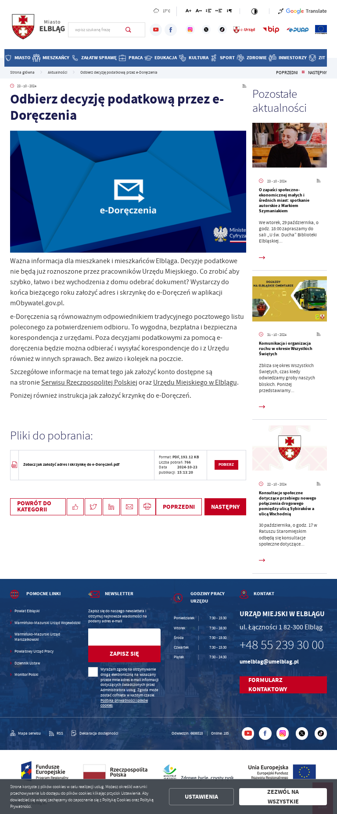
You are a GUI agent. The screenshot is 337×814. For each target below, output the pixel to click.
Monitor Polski (26, 674)
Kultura (198, 57)
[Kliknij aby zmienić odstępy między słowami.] (219, 12)
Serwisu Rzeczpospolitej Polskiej (89, 382)
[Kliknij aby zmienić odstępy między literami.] (198, 12)
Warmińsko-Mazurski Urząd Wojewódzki (47, 623)
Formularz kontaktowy (267, 684)
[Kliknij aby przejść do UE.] (321, 29)
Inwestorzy (293, 57)
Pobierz (226, 464)
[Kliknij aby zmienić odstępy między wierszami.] (208, 12)
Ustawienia (201, 797)
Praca (136, 57)
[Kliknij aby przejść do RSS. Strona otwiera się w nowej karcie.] (244, 86)
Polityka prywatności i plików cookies (124, 703)
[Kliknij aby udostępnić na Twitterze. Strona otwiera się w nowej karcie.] (93, 506)
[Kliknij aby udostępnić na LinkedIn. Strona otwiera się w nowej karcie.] (111, 506)
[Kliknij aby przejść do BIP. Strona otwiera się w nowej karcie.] (271, 29)
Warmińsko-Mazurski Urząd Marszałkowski (37, 637)
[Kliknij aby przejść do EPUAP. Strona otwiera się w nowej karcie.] (297, 29)
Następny (317, 72)
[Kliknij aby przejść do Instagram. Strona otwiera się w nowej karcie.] (190, 29)
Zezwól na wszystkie (283, 796)
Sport (227, 57)
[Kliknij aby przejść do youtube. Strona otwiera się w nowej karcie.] (156, 30)
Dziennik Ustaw (27, 663)
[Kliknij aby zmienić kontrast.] (254, 11)
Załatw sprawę (99, 57)
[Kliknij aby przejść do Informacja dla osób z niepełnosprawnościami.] (280, 11)
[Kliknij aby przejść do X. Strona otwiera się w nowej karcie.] (206, 29)
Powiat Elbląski (26, 611)
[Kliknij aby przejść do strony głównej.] (39, 29)
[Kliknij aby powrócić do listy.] (303, 72)
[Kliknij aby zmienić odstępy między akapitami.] (229, 12)
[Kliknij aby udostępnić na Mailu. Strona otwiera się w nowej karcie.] (129, 506)
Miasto (22, 57)
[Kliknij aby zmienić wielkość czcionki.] (188, 12)
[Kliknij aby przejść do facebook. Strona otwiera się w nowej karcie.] (171, 30)
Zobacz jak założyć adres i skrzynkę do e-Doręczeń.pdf (71, 464)
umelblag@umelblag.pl (269, 661)
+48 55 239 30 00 (282, 645)
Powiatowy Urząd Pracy (34, 651)
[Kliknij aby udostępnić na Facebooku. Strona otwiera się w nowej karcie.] (75, 506)
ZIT (322, 57)
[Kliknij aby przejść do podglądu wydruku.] (147, 506)
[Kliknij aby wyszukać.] (128, 30)
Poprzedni (287, 72)
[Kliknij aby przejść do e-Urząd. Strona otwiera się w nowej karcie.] (244, 29)
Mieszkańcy (56, 57)
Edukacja (165, 57)
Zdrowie (257, 57)
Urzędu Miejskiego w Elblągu (195, 382)
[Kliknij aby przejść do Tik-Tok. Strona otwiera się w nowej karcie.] (222, 29)
